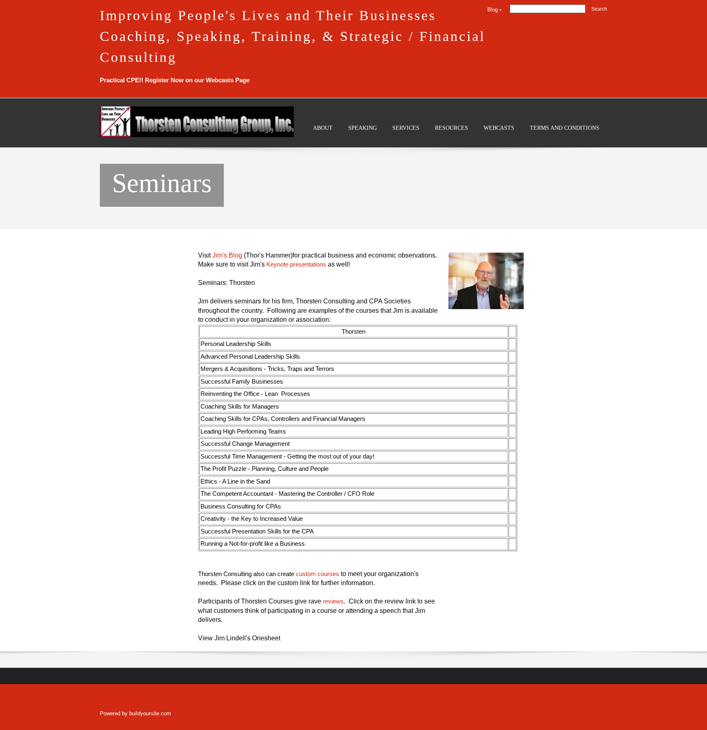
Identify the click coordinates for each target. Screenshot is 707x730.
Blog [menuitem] (492, 10)
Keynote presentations (296, 264)
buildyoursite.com (150, 713)
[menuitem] (323, 134)
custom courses (317, 573)
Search (599, 9)
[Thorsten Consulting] (197, 121)
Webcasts (220, 80)
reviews (333, 601)
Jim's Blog (227, 255)
